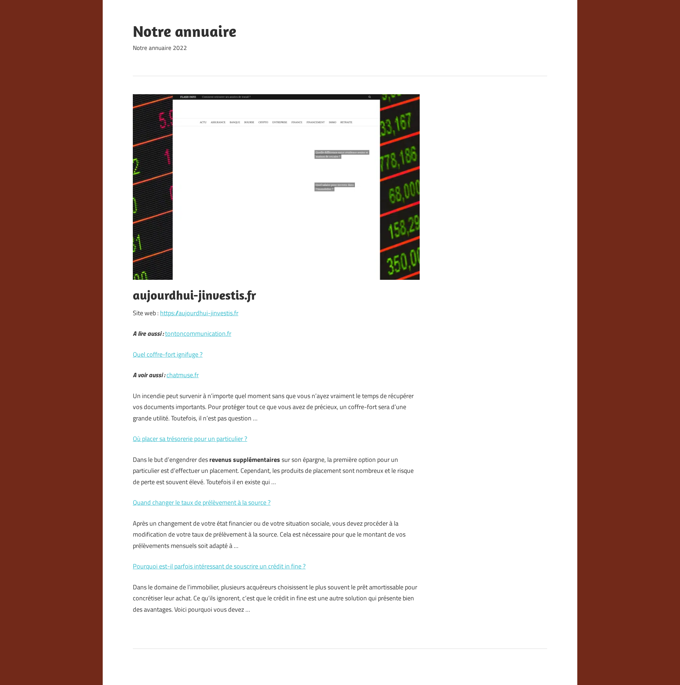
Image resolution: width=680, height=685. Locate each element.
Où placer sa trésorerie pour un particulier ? (190, 438)
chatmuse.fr (182, 375)
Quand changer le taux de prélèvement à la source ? (202, 502)
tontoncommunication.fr (198, 333)
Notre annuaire (184, 31)
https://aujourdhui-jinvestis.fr (199, 313)
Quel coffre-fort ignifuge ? (168, 354)
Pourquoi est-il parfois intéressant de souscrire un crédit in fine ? (219, 566)
